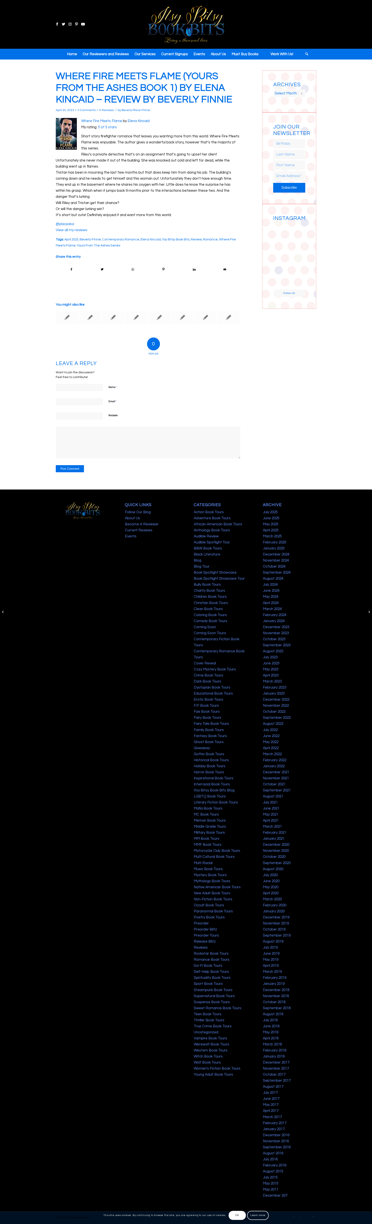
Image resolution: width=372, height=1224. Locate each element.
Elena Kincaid (139, 121)
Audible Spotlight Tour (212, 542)
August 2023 (273, 651)
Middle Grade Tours (210, 827)
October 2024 (274, 566)
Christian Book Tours (211, 603)
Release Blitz (205, 941)
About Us (132, 518)
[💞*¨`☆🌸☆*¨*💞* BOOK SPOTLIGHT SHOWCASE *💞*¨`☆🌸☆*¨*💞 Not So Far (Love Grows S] (281, 264)
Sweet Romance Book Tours (217, 1008)
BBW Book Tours (208, 548)
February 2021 (274, 833)
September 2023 (277, 645)
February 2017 (274, 1123)
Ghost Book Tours (209, 742)
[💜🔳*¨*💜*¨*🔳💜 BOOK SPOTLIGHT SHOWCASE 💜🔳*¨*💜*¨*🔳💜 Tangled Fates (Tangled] (297, 264)
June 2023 (271, 663)
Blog (197, 560)
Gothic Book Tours (209, 754)
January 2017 (274, 1129)
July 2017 (270, 1093)
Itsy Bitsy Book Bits (175, 239)
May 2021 (270, 814)
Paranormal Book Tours (213, 911)
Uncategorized (206, 1032)
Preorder (201, 923)
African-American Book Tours (218, 524)
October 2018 (274, 1002)
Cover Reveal (205, 663)
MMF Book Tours (208, 845)
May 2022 (270, 742)
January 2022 (274, 766)
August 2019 (273, 941)
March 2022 (272, 754)
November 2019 (276, 923)
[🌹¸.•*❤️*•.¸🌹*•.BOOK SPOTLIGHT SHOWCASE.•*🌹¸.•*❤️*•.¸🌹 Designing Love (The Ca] (281, 281)
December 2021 (276, 772)
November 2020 (276, 851)
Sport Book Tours (208, 984)
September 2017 (277, 1081)
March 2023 (272, 681)
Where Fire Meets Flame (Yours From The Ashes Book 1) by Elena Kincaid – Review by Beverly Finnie (144, 87)
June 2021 (271, 808)
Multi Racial (203, 863)
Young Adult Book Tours (213, 1074)
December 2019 (276, 917)
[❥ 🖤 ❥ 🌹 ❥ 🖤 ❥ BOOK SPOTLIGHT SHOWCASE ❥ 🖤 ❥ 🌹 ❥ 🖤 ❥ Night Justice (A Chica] (297, 231)
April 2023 (71, 239)
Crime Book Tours (208, 675)
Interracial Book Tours (212, 784)
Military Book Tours (209, 833)
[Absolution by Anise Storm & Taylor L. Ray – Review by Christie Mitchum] (228, 317)
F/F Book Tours (206, 706)
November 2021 (276, 778)
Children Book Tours (210, 597)
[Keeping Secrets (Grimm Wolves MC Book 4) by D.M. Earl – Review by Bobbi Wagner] (67, 317)
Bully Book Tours (207, 585)
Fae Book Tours (207, 712)
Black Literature (207, 554)
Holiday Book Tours (209, 766)
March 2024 (272, 609)
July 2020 (270, 875)
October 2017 (274, 1074)
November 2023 (276, 633)
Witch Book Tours (208, 1056)
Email (112, 401)
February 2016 (274, 1165)
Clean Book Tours (208, 609)
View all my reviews (71, 230)
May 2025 (270, 524)
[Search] (305, 54)
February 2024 (274, 615)
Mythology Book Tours (212, 881)
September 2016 (277, 1147)
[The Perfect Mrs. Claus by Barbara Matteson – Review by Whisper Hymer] (136, 317)
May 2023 (270, 669)
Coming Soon (205, 627)
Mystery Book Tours (210, 875)
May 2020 (270, 887)
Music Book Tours (208, 869)
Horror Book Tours (209, 772)
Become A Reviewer (142, 524)
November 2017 (276, 1068)
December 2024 (276, 554)
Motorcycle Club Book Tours (217, 851)
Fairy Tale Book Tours (211, 724)
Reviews (108, 110)
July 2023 (270, 657)
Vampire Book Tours (210, 1038)
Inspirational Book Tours (213, 778)
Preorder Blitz (205, 929)
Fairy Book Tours (207, 718)
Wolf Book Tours (207, 1062)
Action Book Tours (209, 512)
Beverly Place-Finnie (136, 110)
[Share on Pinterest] (163, 269)
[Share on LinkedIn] (194, 269)
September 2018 (277, 1008)
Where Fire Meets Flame (101, 121)
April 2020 (271, 893)
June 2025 (271, 518)
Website (113, 415)
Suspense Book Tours (212, 1002)
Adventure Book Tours (212, 518)
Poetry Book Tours (209, 917)
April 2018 (271, 1038)
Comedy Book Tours (210, 621)
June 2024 (271, 591)
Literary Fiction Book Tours (216, 802)
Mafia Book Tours (208, 808)
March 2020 (272, 899)
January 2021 (274, 839)
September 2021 (277, 790)
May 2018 (270, 1032)
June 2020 (271, 881)
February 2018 (274, 1050)
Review (196, 239)
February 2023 (274, 687)
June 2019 (271, 954)
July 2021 (270, 802)
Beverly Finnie (90, 239)
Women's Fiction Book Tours (217, 1068)
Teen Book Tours (208, 1014)
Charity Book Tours (209, 591)
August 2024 (273, 579)
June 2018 (271, 1026)
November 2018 (276, 996)
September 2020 (277, 863)
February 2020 (274, 905)
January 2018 (274, 1056)
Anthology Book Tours (212, 530)
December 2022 (276, 699)
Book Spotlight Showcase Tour (219, 579)
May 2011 (270, 1189)
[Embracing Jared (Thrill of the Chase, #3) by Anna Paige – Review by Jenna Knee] (159, 317)
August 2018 (273, 1014)
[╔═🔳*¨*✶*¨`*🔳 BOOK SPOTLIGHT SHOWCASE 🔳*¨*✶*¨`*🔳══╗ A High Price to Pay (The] (281, 248)
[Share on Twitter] (102, 269)
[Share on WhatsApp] (133, 269)
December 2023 (276, 627)
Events (130, 536)
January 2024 (274, 621)
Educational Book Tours (213, 693)
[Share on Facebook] (71, 269)
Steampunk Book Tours (213, 990)
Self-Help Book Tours (211, 972)
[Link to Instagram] (70, 24)
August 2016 (273, 1153)
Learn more (257, 1215)
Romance (210, 239)
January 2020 (274, 911)
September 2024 (277, 572)
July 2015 (270, 1177)
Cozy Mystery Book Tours (215, 669)
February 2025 (274, 542)
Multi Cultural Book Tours (214, 857)
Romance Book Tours (211, 960)
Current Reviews (138, 530)
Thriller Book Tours (209, 1020)
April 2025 (271, 530)
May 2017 (270, 1105)
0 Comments (87, 110)
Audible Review (206, 536)
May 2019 (270, 960)
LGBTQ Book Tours (210, 796)
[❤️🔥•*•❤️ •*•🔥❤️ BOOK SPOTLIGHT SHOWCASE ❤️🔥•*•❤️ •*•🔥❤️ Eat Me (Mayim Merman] (297, 281)
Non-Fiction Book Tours (213, 899)
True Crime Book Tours (213, 1026)
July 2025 (270, 512)
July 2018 (270, 1020)
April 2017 (271, 1111)
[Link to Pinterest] (76, 24)
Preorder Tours (206, 935)
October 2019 (274, 929)
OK (237, 1215)
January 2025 (274, 548)
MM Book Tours (206, 839)
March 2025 (272, 536)
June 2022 (271, 736)
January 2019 (274, 984)
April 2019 (271, 966)
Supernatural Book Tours (214, 996)
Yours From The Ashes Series (98, 245)
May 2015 (270, 1183)
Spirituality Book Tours (212, 978)
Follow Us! (289, 293)
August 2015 (273, 1171)
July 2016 (270, 1159)
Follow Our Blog (138, 512)
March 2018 (272, 1044)
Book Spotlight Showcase (215, 572)
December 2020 (276, 845)
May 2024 (270, 597)
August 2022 (273, 724)
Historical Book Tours (211, 760)
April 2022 (271, 748)
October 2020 (274, 857)
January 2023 (274, 693)
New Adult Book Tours (212, 893)
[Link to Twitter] (63, 24)
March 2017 (272, 1117)
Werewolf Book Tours (211, 1044)
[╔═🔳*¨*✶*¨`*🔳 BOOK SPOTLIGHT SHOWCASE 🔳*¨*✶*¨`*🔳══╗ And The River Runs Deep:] (281, 231)
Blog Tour (201, 566)
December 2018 (276, 990)
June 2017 (271, 1099)
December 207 (275, 1195)
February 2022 (274, 760)
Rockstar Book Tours (211, 954)
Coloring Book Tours (210, 615)
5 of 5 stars (107, 127)
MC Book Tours (206, 814)
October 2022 (274, 712)
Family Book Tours (209, 730)
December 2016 (276, 1135)
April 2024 (271, 603)
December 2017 (276, 1062)
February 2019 (274, 978)
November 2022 (276, 706)
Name (112, 387)
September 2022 (277, 718)
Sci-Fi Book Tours (208, 966)
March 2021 (272, 827)
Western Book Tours (211, 1050)
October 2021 (274, 784)
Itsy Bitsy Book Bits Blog (214, 790)
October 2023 (274, 639)
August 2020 (273, 869)
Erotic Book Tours (208, 699)
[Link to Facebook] (57, 24)
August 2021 (273, 796)
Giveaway (202, 748)
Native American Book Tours (217, 887)
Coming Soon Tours (210, 633)
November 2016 (276, 1141)
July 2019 (270, 947)
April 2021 (271, 820)
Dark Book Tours (207, 681)
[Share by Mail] (225, 269)
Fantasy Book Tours (210, 736)
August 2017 (273, 1087)
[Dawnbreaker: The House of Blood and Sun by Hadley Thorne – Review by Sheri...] (3, 612)
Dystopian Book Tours (212, 687)
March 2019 (272, 972)
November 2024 (276, 560)
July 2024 (270, 585)
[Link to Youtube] (83, 24)
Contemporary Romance (120, 239)
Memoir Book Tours (210, 820)
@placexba (65, 224)
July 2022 (270, 730)
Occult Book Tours (209, 905)
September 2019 (277, 935)
